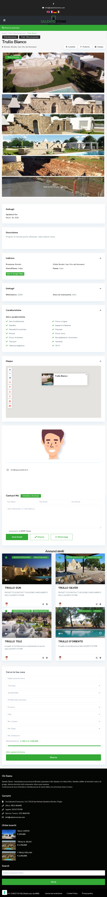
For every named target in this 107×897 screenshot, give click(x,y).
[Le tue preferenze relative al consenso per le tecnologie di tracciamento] (4, 892)
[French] (52, 11)
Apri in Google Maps (15, 274)
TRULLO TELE (13, 641)
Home (4, 33)
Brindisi (7, 47)
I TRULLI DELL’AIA (24, 852)
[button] (59, 393)
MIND (37, 893)
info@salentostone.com (55, 8)
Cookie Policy (72, 893)
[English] (48, 11)
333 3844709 (24, 813)
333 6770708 (17, 809)
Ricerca (53, 757)
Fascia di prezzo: (12, 741)
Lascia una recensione (53, 893)
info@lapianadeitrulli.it (19, 470)
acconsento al (20, 531)
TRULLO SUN (13, 588)
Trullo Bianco (61, 376)
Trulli (10, 33)
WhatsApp (62, 537)
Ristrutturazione (10, 37)
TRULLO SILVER (68, 588)
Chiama (40, 537)
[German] (55, 11)
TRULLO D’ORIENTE (70, 641)
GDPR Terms (25, 531)
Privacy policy (87, 893)
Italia (20, 268)
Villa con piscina (19, 33)
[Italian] (58, 11)
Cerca (53, 882)
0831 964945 (16, 805)
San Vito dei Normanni (27, 47)
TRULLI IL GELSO (24, 842)
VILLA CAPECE (23, 831)
